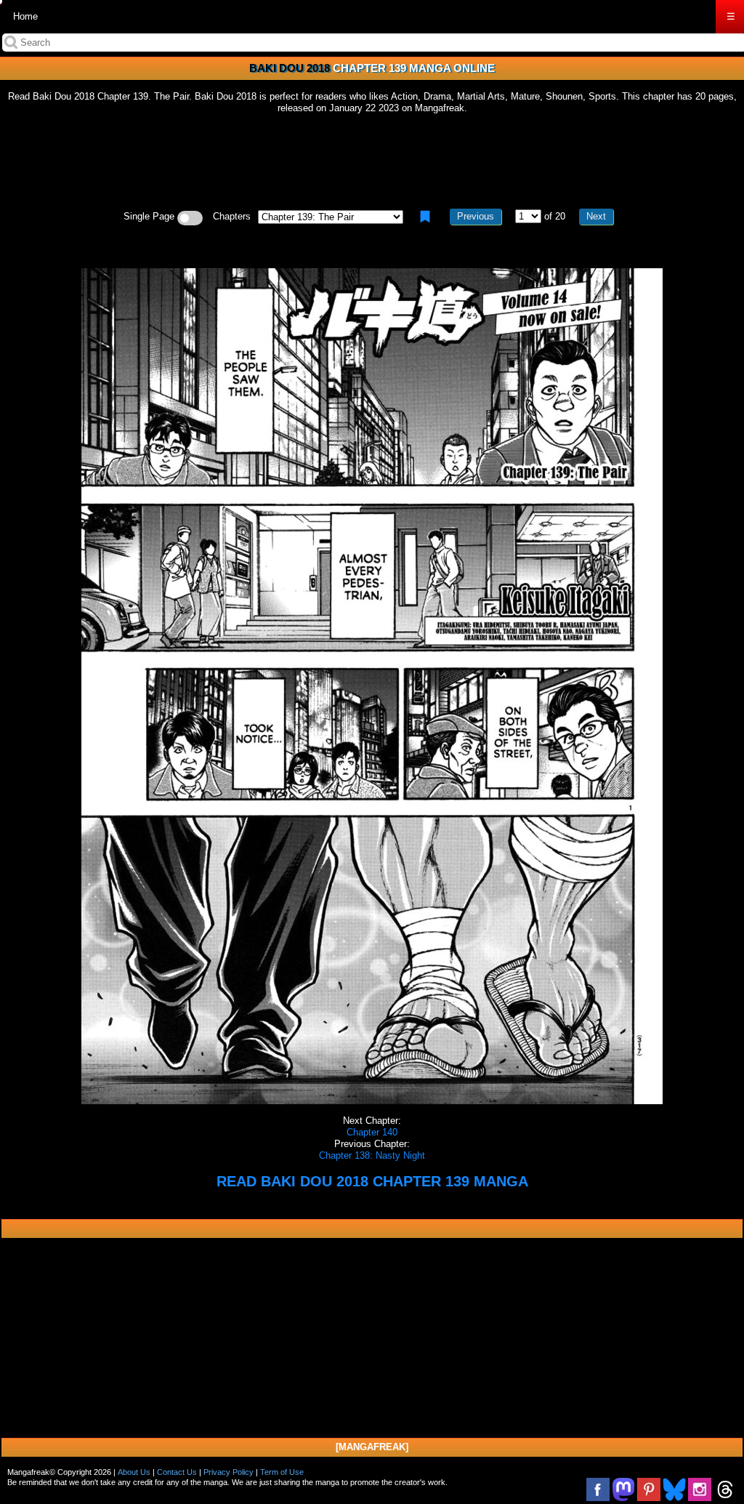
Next (596, 216)
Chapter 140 (372, 1132)
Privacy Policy (228, 1472)
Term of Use (282, 1472)
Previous (475, 216)
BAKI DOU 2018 (289, 68)
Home (25, 16)
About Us (134, 1472)
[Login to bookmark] (425, 217)
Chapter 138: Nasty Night (372, 1155)
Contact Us (177, 1472)
